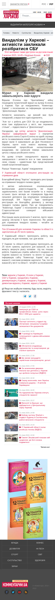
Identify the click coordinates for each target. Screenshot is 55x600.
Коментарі (39, 586)
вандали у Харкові (36, 280)
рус (44, 4)
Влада (14, 543)
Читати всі (45, 447)
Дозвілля (14, 548)
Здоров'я (40, 560)
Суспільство (14, 560)
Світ (40, 554)
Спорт (14, 554)
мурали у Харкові (16, 275)
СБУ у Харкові (9, 278)
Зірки (15, 566)
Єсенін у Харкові (34, 275)
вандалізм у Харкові (28, 278)
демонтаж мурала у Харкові (16, 283)
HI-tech (40, 548)
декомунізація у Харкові (14, 280)
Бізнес (40, 543)
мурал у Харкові (39, 283)
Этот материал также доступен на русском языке (28, 52)
